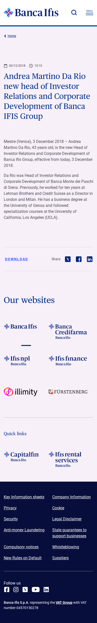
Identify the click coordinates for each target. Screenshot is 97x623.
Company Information (71, 497)
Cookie (58, 508)
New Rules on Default (23, 558)
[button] (74, 12)
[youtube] (35, 590)
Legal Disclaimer (67, 519)
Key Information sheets (24, 497)
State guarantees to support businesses (69, 533)
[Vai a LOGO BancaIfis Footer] (26, 331)
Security (11, 519)
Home (12, 36)
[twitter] (25, 590)
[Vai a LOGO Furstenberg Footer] (70, 395)
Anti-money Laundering (24, 530)
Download (16, 259)
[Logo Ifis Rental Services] (70, 459)
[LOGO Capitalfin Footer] (26, 459)
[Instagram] (16, 590)
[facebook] (7, 590)
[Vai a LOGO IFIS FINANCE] (70, 363)
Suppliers (60, 558)
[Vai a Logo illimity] (26, 395)
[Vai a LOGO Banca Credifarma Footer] (70, 331)
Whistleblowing (65, 547)
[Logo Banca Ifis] (31, 12)
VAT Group (64, 603)
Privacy (10, 508)
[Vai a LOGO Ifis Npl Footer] (26, 363)
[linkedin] (46, 590)
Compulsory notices (21, 547)
